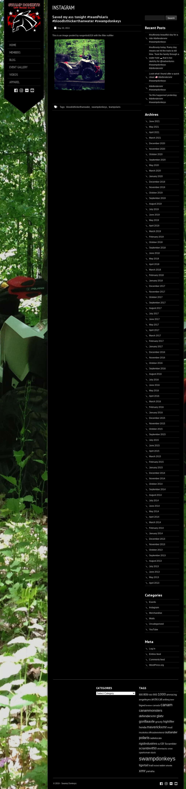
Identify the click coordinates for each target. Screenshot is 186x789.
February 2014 (156, 528)
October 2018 (156, 242)
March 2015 (155, 456)
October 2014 (156, 484)
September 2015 (157, 434)
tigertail (143, 765)
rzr (162, 743)
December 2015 (157, 418)
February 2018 (156, 275)
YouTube (153, 629)
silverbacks (162, 749)
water (162, 765)
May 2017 (154, 324)
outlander (171, 732)
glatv (160, 716)
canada (156, 705)
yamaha (150, 771)
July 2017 (154, 313)
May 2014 (154, 511)
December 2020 (157, 143)
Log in (152, 648)
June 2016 (154, 385)
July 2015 (154, 440)
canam (166, 705)
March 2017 (155, 335)
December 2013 (157, 539)
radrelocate (156, 738)
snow (170, 749)
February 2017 (156, 341)
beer (172, 700)
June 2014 (154, 506)
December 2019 (157, 182)
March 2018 (155, 269)
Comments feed (157, 659)
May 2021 (154, 127)
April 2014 (154, 517)
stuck (153, 752)
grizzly (159, 721)
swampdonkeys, (100, 107)
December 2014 (157, 473)
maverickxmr (157, 727)
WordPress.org (156, 665)
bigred (142, 705)
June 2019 (154, 214)
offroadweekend (156, 732)
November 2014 (157, 478)
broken (149, 705)
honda (142, 727)
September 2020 (157, 160)
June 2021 (154, 121)
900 (155, 694)
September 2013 (157, 555)
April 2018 (154, 264)
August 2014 (155, 495)
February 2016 (156, 407)
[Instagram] (21, 90)
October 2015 (156, 429)
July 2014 (154, 500)
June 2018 (154, 253)
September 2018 (157, 247)
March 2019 (155, 231)
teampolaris (114, 107)
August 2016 (155, 374)
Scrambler (171, 743)
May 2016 (154, 390)
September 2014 (157, 489)
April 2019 (154, 225)
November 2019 (157, 187)
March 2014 (155, 522)
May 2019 (154, 220)
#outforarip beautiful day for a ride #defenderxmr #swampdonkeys (163, 38)
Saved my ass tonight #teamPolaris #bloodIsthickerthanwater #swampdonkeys (86, 19)
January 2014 (156, 533)
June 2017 (154, 319)
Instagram (154, 607)
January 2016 (156, 412)
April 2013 (154, 583)
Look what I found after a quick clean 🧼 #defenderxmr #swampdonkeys (164, 77)
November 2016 (157, 357)
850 (150, 695)
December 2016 (157, 352)
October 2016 (156, 363)
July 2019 (154, 209)
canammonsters (150, 710)
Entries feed (155, 654)
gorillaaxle (147, 721)
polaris (144, 738)
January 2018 (156, 280)
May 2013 (154, 577)
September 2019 (157, 198)
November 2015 (157, 423)
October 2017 (156, 297)
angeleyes (145, 699)
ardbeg (166, 699)
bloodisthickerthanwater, (78, 107)
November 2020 (157, 149)
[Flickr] (26, 90)
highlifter (168, 721)
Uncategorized (156, 624)
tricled (156, 765)
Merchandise (155, 613)
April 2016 (154, 396)
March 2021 (155, 138)
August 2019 (155, 204)
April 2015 (154, 451)
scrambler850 (148, 748)
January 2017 (156, 346)
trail (151, 765)
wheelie (169, 765)
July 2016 (154, 379)
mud (169, 727)
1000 (162, 694)
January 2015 (156, 467)
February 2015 (156, 462)
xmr (142, 771)
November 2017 (157, 291)
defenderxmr (147, 716)
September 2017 (157, 302)
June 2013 (154, 572)
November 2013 (157, 544)
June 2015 (154, 445)
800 (141, 694)
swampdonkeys (157, 759)
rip (159, 744)
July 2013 (154, 566)
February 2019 (156, 237)
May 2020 (154, 165)
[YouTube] (32, 90)
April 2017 (154, 330)
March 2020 (155, 170)
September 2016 (157, 368)
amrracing (171, 694)
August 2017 (155, 308)
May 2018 (154, 258)
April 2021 (154, 132)
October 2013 (156, 550)
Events (152, 602)
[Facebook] (15, 90)
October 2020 (156, 154)
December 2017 (157, 286)
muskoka (143, 732)
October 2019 (156, 192)
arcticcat (156, 699)
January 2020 (156, 176)
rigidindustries (148, 743)
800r (146, 694)
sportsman (144, 752)
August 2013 (155, 561)
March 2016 (155, 401)
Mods (152, 618)
